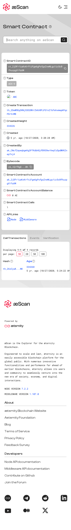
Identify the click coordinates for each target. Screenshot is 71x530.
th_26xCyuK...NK (13, 268)
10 (19, 253)
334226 (11, 125)
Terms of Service (17, 431)
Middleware (30, 219)
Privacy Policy (14, 438)
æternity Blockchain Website (25, 411)
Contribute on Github (20, 475)
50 (34, 253)
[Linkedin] (63, 499)
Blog (8, 424)
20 (27, 253)
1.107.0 (34, 393)
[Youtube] (7, 511)
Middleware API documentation (27, 468)
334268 (30, 266)
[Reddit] (45, 499)
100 (43, 253)
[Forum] (7, 499)
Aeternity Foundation (20, 417)
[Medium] (26, 511)
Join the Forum (15, 482)
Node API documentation (23, 462)
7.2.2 (25, 388)
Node (13, 219)
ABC (15, 96)
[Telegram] (26, 499)
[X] (45, 511)
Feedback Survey (17, 445)
